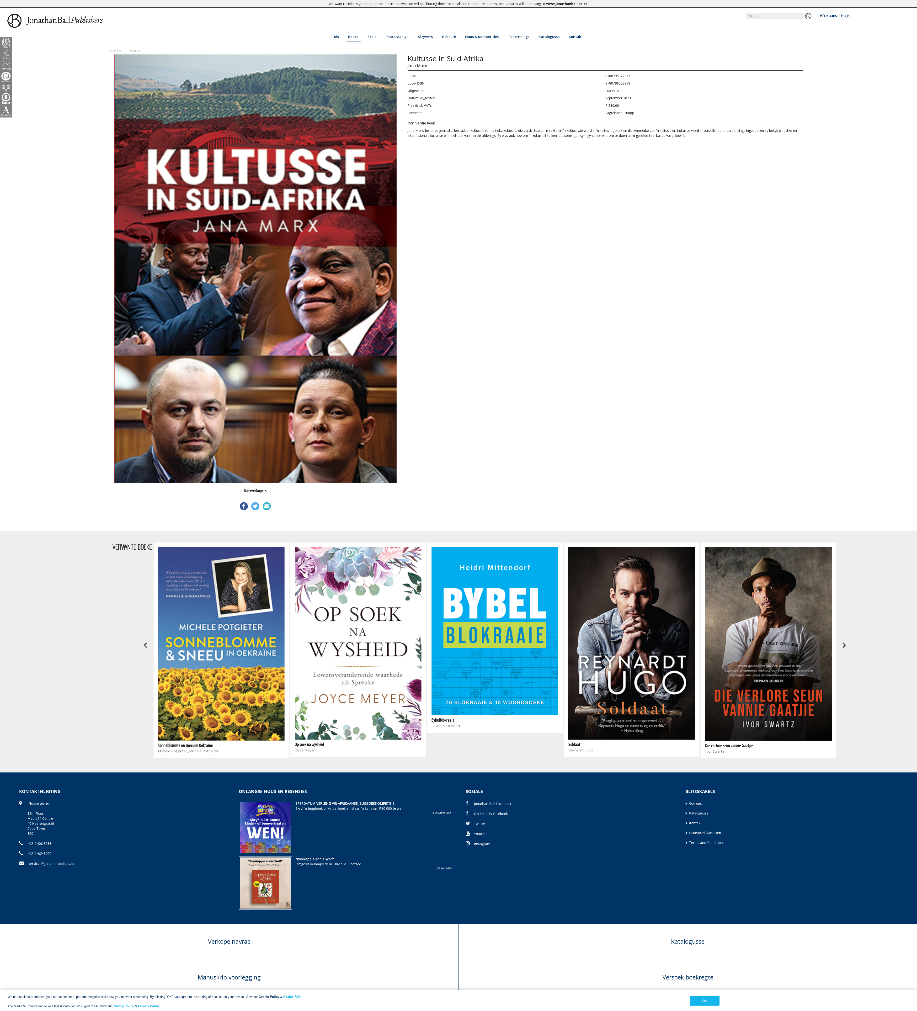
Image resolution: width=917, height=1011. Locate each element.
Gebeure (449, 36)
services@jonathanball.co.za (51, 863)
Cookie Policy (269, 997)
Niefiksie (135, 51)
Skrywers (425, 36)
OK (704, 1000)
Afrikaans (828, 15)
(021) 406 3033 (39, 843)
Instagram (482, 843)
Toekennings (518, 36)
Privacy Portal (148, 1006)
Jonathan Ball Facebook (492, 803)
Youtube (480, 833)
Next (844, 645)
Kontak (575, 36)
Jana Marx (417, 65)
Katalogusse (549, 36)
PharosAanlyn (397, 36)
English (846, 15)
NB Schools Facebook (491, 813)
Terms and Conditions (706, 842)
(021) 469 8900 (39, 853)
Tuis (335, 36)
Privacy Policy (123, 1006)
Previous (145, 645)
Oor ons (695, 803)
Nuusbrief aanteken (704, 832)
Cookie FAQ (292, 997)
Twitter (479, 823)
